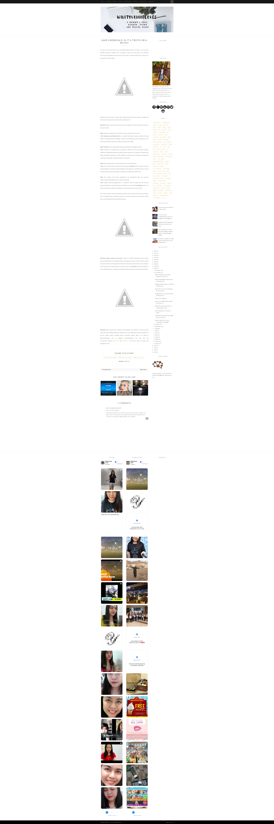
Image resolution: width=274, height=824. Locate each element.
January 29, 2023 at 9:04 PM (112, 410)
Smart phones (156, 188)
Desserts (160, 139)
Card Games (162, 132)
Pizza (169, 173)
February (157, 341)
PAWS (168, 171)
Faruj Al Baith (164, 144)
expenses (169, 142)
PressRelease (126, 361)
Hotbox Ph (164, 154)
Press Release (127, 1)
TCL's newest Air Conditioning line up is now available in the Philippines (165, 216)
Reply (147, 418)
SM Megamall (159, 185)
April (156, 337)
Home (102, 1)
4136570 (116, 340)
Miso (154, 163)
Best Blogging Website (114, 408)
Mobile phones (160, 163)
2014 (155, 348)
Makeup (167, 161)
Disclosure (151, 1)
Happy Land (155, 151)
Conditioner (163, 137)
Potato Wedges (156, 176)
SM (153, 185)
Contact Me (143, 1)
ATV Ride (160, 125)
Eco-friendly (166, 139)
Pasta (163, 171)
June (156, 333)
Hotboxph (170, 154)
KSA (158, 159)
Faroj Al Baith (156, 144)
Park (160, 171)
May (156, 335)
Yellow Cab (155, 195)
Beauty (108, 1)
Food (120, 1)
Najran (161, 166)
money (166, 163)
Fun (154, 149)
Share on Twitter (126, 357)
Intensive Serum (168, 156)
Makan (162, 159)
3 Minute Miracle (156, 122)
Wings (171, 193)
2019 (155, 262)
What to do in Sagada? (160, 298)
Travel (135, 1)
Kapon (154, 159)
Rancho (162, 178)
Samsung (155, 180)
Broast (164, 127)
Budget (169, 127)
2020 (155, 259)
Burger (154, 129)
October (157, 324)
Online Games (166, 168)
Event (114, 1)
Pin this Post (140, 357)
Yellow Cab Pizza (156, 197)
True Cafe (160, 193)
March (157, 339)
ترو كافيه (163, 197)
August (157, 328)
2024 (155, 251)
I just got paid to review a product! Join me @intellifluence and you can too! (162, 375)
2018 (155, 264)
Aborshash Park (165, 122)
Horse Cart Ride (156, 154)
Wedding (166, 193)
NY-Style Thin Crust (157, 168)
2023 (155, 253)
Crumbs (169, 137)
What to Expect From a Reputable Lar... (108, 393)
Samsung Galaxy (162, 180)
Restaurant (168, 178)
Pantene (155, 171)
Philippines (159, 173)
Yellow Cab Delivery (164, 195)
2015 (155, 345)
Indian (154, 156)
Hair (167, 149)
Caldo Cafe (155, 132)
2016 (155, 268)
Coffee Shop (155, 137)
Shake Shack (162, 183)
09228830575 (126, 340)
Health (161, 151)
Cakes (169, 129)
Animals (154, 125)
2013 (155, 350)
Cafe (159, 129)
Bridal (159, 127)
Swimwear (161, 190)
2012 (155, 352)
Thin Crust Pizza (168, 190)
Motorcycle (155, 166)
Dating (154, 139)
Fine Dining (155, 146)
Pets (154, 173)
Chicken (154, 134)
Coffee (166, 134)
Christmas (160, 134)
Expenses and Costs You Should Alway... (124, 393)
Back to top (170, 822)
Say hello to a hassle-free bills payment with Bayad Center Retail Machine (165, 240)
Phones (165, 173)
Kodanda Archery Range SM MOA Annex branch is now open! (165, 224)
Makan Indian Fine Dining (158, 161)
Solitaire (163, 188)
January (157, 343)
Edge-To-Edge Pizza (157, 142)
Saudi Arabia (155, 183)
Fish (160, 146)
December (158, 270)
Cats (168, 132)
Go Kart (163, 149)
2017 (155, 266)
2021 (155, 257)
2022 (155, 255)
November (158, 272)
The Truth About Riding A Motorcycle (140, 393)
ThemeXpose (111, 822)
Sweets (168, 188)
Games (158, 149)
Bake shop (166, 125)
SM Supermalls (167, 185)
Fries (168, 146)
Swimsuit (155, 190)
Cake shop (164, 129)
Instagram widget (112, 815)
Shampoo (169, 183)
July (156, 330)
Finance (170, 144)
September (158, 326)
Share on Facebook (111, 357)
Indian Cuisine (160, 156)
